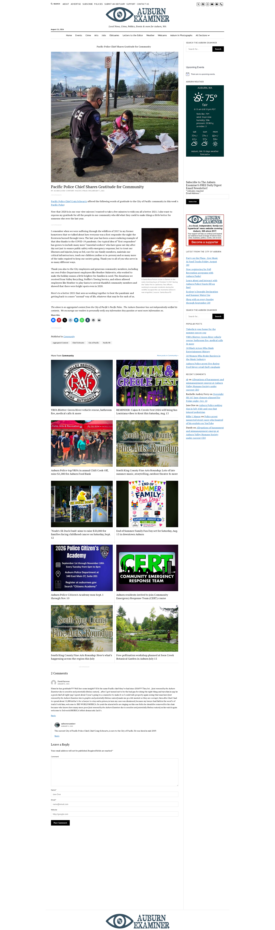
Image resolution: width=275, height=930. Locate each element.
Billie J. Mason (193, 416)
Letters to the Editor (133, 35)
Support (130, 4)
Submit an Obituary (114, 4)
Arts (96, 35)
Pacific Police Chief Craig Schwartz (69, 201)
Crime (88, 35)
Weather (150, 35)
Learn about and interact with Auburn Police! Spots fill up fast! (201, 284)
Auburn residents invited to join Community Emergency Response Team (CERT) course (142, 596)
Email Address (193, 193)
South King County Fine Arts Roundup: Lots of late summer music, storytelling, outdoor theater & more (147, 472)
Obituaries (114, 35)
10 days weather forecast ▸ (205, 153)
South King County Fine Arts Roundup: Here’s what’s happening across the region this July (81, 656)
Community (69, 336)
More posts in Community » (167, 355)
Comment (55, 756)
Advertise (76, 4)
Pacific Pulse (57, 204)
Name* (53, 790)
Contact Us (143, 4)
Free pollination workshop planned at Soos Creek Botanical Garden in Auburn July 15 (145, 656)
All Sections (201, 35)
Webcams (162, 35)
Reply (53, 715)
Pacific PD (106, 343)
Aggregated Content (60, 343)
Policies (98, 4)
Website (54, 810)
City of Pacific (94, 343)
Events (78, 35)
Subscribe (87, 4)
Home (69, 35)
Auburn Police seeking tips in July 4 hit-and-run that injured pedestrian (204, 409)
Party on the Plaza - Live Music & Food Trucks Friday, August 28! (202, 262)
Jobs (104, 35)
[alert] (205, 74)
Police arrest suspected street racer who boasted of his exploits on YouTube (204, 420)
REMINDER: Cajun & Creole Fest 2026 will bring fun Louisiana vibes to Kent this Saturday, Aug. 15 (146, 411)
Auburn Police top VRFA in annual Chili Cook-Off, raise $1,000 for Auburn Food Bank (79, 472)
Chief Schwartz (78, 343)
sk (187, 379)
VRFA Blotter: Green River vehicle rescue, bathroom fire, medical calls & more (81, 411)
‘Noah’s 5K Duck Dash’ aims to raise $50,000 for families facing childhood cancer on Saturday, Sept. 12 (80, 534)
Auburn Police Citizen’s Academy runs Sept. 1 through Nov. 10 (77, 596)
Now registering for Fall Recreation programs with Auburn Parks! (199, 273)
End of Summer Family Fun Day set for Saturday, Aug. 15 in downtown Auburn (147, 532)
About (66, 4)
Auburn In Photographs (181, 35)
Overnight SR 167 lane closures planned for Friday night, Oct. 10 (205, 397)
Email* (53, 800)
